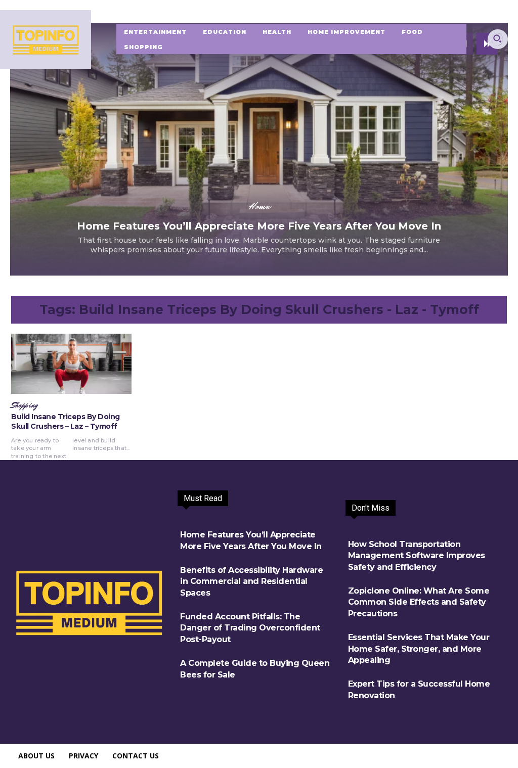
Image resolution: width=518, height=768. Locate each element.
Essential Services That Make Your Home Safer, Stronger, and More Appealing (419, 649)
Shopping (24, 405)
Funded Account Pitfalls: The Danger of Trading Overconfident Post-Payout (250, 628)
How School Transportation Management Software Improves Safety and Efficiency (416, 555)
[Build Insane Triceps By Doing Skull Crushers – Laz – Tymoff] (71, 364)
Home (259, 206)
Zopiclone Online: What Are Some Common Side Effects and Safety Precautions (419, 602)
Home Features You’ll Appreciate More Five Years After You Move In (259, 226)
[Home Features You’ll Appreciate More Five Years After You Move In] (259, 149)
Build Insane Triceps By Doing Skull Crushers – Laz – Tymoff (65, 421)
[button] (497, 38)
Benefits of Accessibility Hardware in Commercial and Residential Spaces (251, 581)
